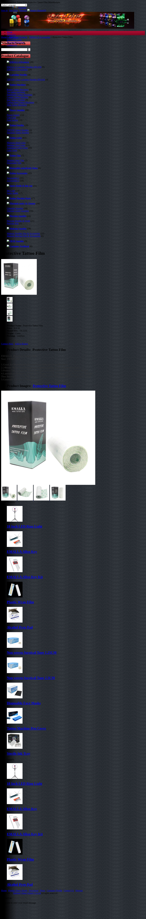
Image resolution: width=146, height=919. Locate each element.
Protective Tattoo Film (49, 386)
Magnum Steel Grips (16, 142)
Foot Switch (12, 120)
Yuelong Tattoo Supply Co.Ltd (27, 893)
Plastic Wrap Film (20, 602)
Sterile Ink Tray (18, 753)
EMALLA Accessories (40, 37)
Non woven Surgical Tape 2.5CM (31, 678)
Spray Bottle (12, 193)
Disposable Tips (14, 163)
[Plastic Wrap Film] (15, 854)
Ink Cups (11, 190)
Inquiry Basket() (38, 10)
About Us (11, 35)
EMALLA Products (18, 37)
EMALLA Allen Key (22, 551)
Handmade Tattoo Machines (19, 94)
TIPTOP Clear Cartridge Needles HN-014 (26, 79)
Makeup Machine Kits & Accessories (23, 236)
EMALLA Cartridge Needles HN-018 (24, 67)
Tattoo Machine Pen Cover (26, 728)
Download (33, 890)
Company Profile (54, 890)
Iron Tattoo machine (16, 100)
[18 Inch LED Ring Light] (15, 778)
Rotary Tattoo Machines (18, 89)
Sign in (4, 10)
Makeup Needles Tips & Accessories (23, 233)
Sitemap (23, 10)
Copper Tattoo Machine (17, 97)
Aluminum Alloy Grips (17, 148)
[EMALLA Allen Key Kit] (15, 828)
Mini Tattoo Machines (17, 105)
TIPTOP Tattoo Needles (18, 130)
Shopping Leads (14, 40)
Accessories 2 (13, 180)
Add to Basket (21, 344)
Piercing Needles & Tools (18, 221)
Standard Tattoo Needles (18, 132)
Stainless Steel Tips (15, 160)
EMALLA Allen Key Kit (25, 577)
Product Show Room (17, 890)
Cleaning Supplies (15, 208)
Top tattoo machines (16, 92)
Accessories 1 (13, 178)
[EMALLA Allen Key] (15, 803)
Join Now (13, 10)
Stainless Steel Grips (16, 145)
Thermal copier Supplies (18, 211)
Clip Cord (11, 117)
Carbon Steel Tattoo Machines (20, 102)
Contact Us (69, 890)
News (42, 890)
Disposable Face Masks (24, 703)
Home (9, 32)
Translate (22, 7)
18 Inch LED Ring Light (24, 526)
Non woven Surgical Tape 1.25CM (32, 652)
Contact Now (7, 344)
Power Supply (13, 115)
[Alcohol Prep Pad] (15, 879)
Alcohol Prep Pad (20, 627)
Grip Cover (12, 150)
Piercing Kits (13, 223)
